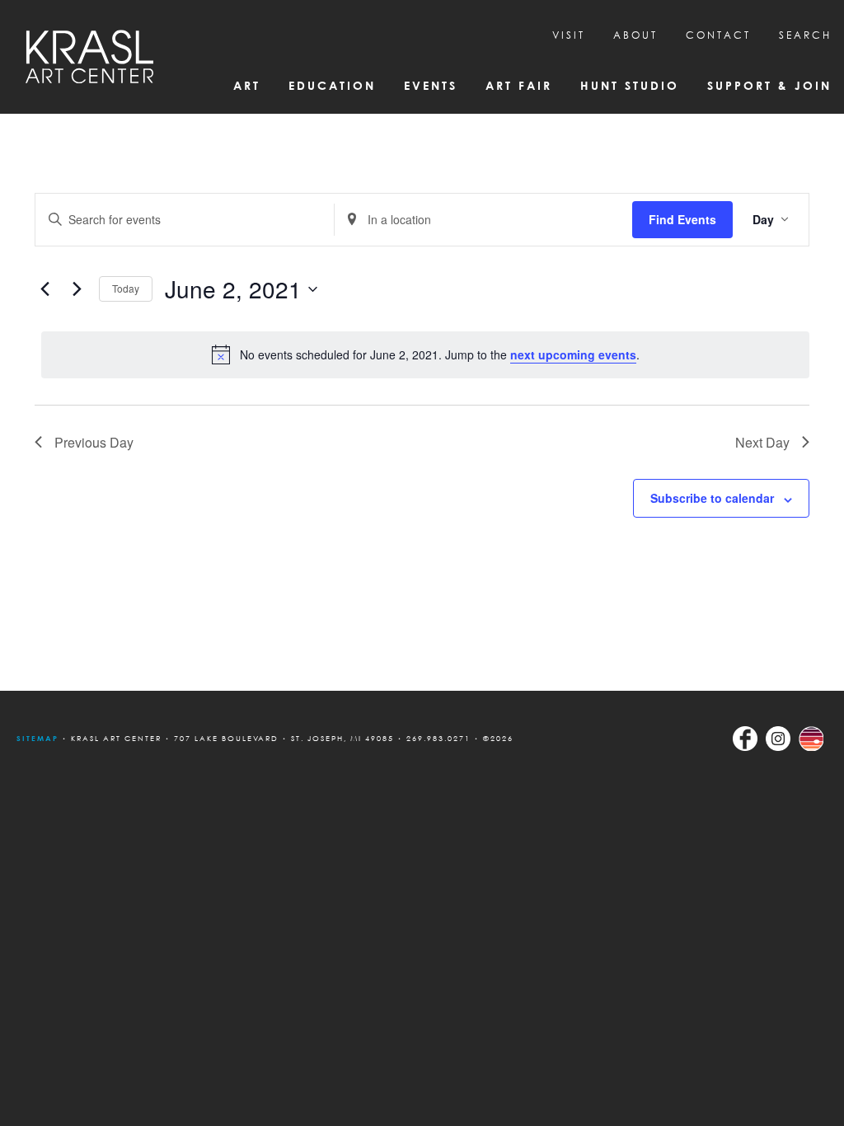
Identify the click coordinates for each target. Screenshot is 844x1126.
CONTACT (718, 35)
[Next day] (77, 289)
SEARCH (805, 35)
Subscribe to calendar (712, 498)
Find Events (682, 219)
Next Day (762, 442)
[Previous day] (44, 289)
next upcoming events (573, 354)
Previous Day (94, 442)
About (635, 35)
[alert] (425, 354)
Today (125, 288)
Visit (568, 35)
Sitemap (37, 738)
